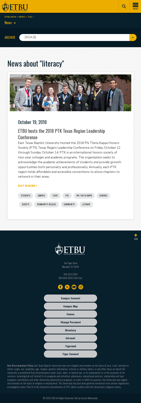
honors (103, 195)
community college (46, 204)
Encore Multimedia (89, 398)
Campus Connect (70, 298)
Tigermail (70, 346)
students (25, 195)
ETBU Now (10, 17)
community (69, 204)
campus (41, 195)
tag (30, 17)
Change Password (71, 322)
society (25, 204)
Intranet (70, 338)
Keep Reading (26, 185)
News (22, 17)
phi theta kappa (84, 195)
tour (55, 195)
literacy (86, 204)
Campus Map (70, 306)
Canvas (71, 314)
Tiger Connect (70, 354)
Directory (70, 330)
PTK (67, 195)
